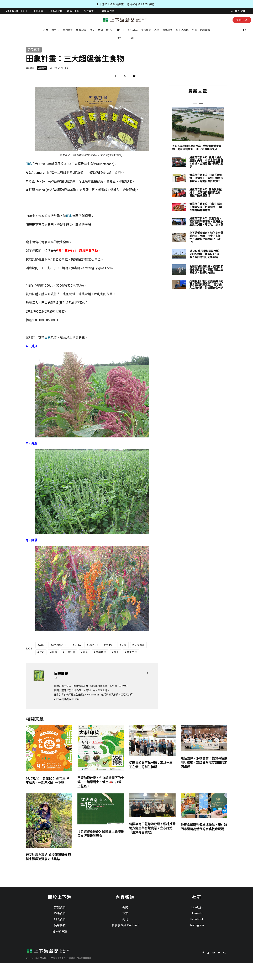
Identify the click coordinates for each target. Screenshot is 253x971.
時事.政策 (81, 29)
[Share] (116, 76)
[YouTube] (214, 953)
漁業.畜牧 (167, 29)
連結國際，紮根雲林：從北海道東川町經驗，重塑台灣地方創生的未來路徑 (204, 762)
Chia (78, 645)
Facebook (197, 919)
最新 (45, 29)
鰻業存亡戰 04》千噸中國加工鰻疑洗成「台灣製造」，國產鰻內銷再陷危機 (205, 207)
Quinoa (93, 645)
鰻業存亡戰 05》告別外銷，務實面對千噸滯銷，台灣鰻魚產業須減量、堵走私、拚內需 (206, 221)
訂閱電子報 (108, 11)
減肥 (42, 652)
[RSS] (219, 953)
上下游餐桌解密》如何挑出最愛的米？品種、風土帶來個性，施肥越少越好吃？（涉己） (206, 237)
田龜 (29, 164)
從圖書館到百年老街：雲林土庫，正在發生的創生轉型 (152, 765)
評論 (194, 29)
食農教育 (146, 29)
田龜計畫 (30, 68)
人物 (156, 29)
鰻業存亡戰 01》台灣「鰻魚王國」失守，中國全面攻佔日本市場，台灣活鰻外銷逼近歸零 (206, 162)
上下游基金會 (55, 11)
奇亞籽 (110, 645)
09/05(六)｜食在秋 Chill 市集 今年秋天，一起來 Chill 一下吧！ (47, 780)
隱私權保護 (59, 931)
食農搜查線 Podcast (125, 925)
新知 (100, 29)
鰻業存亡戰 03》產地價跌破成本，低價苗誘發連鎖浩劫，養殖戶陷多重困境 (206, 192)
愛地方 (109, 29)
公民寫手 (89, 11)
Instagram (197, 925)
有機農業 (139, 645)
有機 (124, 645)
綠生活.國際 (182, 29)
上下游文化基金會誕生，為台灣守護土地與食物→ (126, 4)
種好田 (120, 29)
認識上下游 (73, 11)
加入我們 (60, 919)
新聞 (125, 907)
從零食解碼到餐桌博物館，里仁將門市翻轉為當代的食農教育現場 (204, 827)
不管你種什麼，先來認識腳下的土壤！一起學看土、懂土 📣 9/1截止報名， (100, 782)
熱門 (53, 29)
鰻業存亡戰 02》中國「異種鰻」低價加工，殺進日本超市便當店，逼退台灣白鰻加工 (206, 178)
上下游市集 (37, 11)
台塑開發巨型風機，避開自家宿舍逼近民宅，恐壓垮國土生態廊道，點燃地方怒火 (206, 269)
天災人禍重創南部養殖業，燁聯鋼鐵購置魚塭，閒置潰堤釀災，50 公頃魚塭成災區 (196, 147)
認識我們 (60, 907)
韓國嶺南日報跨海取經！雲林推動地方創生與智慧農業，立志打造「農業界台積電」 (152, 828)
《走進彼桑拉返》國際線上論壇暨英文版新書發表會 (100, 834)
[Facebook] (203, 953)
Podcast (205, 29)
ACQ (42, 645)
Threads (197, 913)
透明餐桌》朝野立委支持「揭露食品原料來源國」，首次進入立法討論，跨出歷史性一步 (206, 284)
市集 (125, 913)
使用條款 (60, 925)
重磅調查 (68, 29)
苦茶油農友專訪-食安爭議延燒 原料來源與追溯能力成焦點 (48, 857)
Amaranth (59, 645)
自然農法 (101, 652)
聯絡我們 (60, 913)
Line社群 (197, 907)
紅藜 (85, 652)
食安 (92, 29)
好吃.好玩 (133, 29)
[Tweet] (124, 76)
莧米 (116, 652)
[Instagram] (208, 953)
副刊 (125, 919)
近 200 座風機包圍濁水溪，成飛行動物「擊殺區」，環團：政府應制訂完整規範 (205, 254)
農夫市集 (131, 652)
